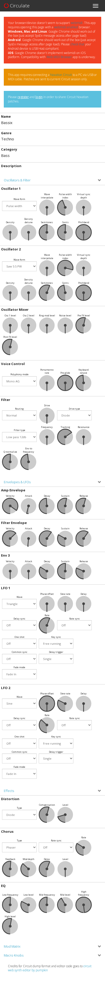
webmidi (77, 23)
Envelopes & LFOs (17, 482)
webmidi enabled (66, 27)
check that (77, 44)
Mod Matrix (12, 946)
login (39, 97)
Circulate (19, 5)
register (23, 97)
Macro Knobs (13, 955)
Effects (9, 791)
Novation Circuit (61, 75)
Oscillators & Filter (17, 180)
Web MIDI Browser (59, 57)
